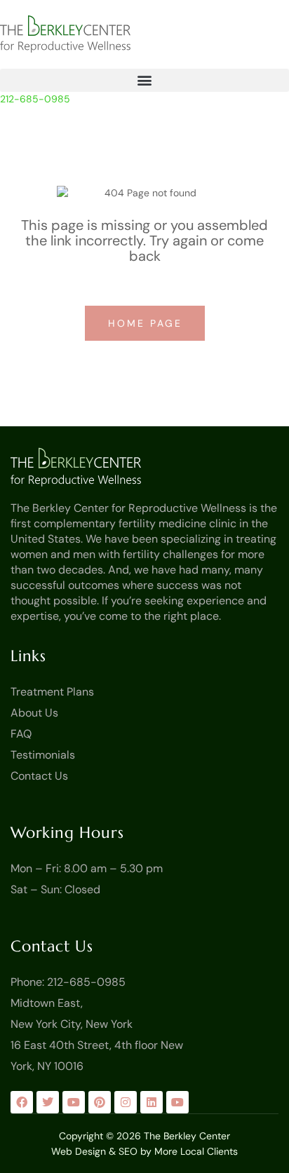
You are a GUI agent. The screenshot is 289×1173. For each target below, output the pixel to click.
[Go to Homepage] (76, 467)
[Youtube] (73, 1102)
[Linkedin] (151, 1102)
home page (147, 323)
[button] (144, 80)
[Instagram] (125, 1102)
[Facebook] (22, 1102)
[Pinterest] (99, 1102)
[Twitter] (47, 1102)
